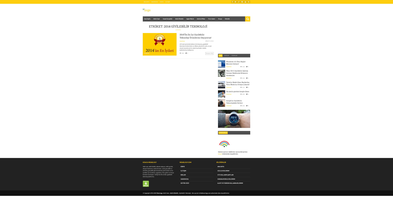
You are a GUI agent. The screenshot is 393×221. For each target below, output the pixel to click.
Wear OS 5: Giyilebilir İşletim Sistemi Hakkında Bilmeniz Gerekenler (237, 73)
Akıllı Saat (156, 19)
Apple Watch (190, 19)
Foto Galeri (211, 19)
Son (220, 55)
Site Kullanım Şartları (225, 175)
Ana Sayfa (146, 2)
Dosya (220, 19)
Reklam (183, 175)
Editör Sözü (185, 183)
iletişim (220, 154)
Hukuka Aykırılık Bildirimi (226, 179)
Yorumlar (234, 55)
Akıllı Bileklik (179, 19)
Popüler (226, 55)
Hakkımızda (154, 2)
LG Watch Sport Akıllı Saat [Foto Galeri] (234, 114)
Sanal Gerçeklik (167, 19)
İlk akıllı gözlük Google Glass (237, 91)
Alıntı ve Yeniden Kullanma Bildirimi (230, 183)
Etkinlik (227, 19)
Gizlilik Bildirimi (223, 171)
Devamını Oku (209, 53)
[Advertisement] (213, 10)
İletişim (167, 2)
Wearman (182, 41)
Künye (161, 2)
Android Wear (201, 19)
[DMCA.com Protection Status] (146, 186)
